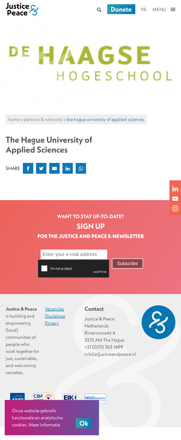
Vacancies (54, 309)
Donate (121, 9)
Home (14, 119)
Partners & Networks (43, 119)
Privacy (52, 323)
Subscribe (127, 263)
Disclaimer (55, 316)
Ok (83, 423)
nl (144, 9)
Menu (159, 9)
